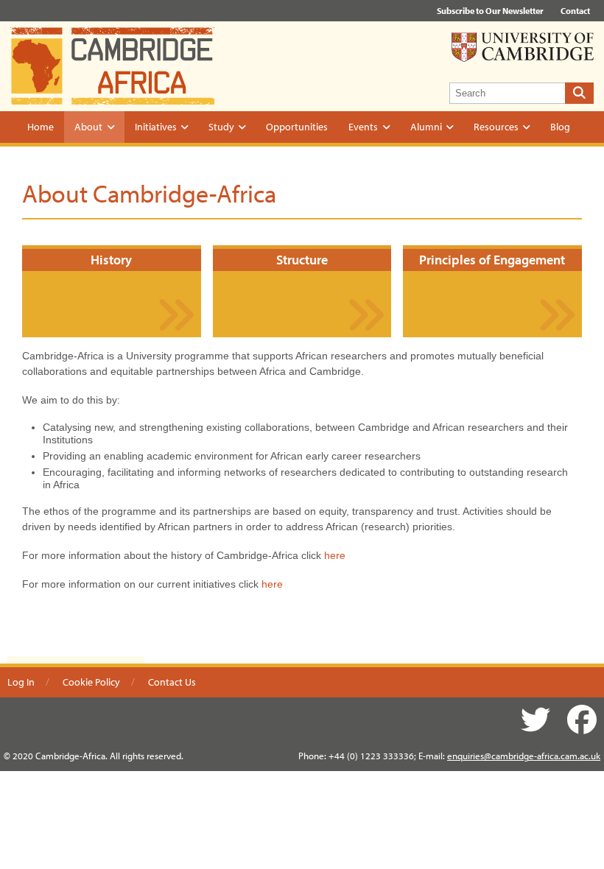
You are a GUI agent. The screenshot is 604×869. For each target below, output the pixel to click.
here (334, 555)
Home (40, 126)
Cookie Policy (91, 682)
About (88, 126)
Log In (21, 682)
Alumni (426, 126)
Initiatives (156, 126)
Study (221, 126)
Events (363, 126)
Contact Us (172, 682)
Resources (496, 126)
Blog (560, 126)
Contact (575, 10)
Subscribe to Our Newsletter (490, 10)
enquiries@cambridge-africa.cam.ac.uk (523, 755)
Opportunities (297, 126)
